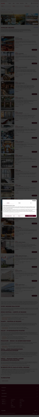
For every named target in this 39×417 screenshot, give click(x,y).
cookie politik (10, 213)
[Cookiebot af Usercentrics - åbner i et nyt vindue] (32, 200)
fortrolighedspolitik (15, 213)
